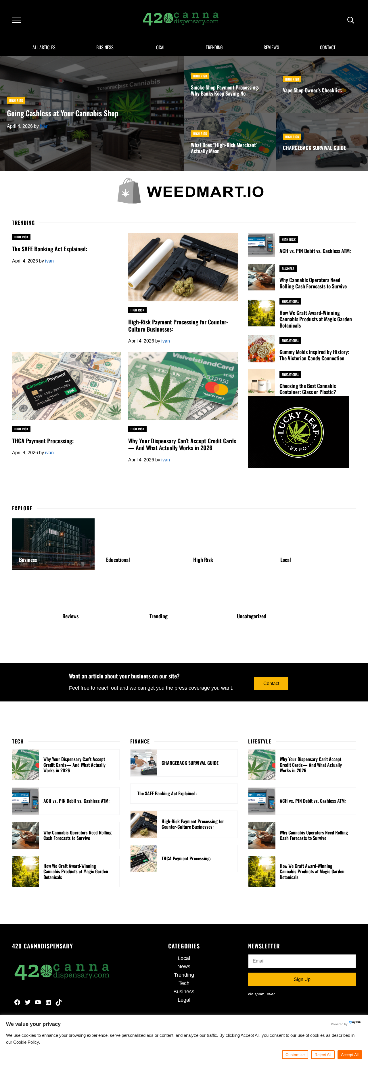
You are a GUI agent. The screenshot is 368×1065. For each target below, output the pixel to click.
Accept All (350, 1054)
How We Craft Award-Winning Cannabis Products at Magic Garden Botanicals (315, 319)
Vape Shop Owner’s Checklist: (312, 90)
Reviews (70, 616)
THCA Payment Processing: (43, 440)
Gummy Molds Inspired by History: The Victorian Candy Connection (314, 355)
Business (288, 268)
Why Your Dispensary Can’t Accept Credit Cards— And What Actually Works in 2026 (182, 444)
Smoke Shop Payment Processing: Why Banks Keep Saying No (225, 90)
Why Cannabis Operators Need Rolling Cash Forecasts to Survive (313, 283)
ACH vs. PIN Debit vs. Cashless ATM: (315, 251)
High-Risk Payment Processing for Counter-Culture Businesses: (178, 325)
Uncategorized (251, 616)
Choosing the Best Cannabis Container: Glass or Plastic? (307, 389)
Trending (159, 616)
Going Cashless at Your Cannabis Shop (62, 113)
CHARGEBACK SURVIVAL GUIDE (314, 148)
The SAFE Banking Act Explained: (49, 248)
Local (285, 560)
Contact (271, 683)
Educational (290, 301)
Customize (295, 1054)
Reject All (323, 1054)
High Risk (16, 100)
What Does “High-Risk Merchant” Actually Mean (224, 148)
